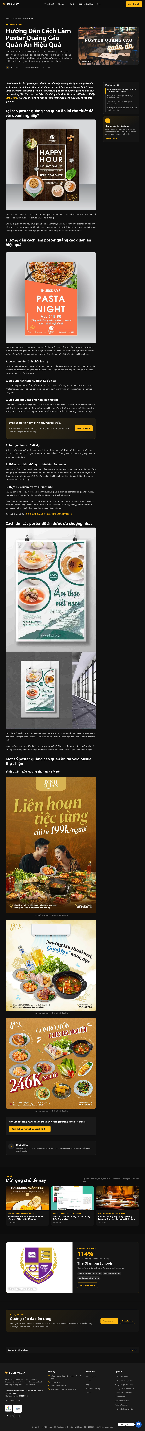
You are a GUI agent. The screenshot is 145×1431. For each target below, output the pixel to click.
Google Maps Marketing (124, 1384)
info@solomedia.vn (58, 1386)
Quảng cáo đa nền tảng (112, 1273)
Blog (98, 4)
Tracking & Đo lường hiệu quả (89, 1278)
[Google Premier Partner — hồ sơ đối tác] (8, 1408)
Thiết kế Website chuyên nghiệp (90, 1273)
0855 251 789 (56, 1382)
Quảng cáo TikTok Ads (123, 1392)
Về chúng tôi (49, 4)
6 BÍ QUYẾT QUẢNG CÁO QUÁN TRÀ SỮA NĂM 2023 (49, 514)
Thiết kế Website (121, 1405)
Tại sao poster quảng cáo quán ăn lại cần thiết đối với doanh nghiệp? (121, 90)
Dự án (72, 4)
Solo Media (11, 97)
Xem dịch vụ (111, 138)
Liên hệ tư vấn (134, 4)
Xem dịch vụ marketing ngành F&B (28, 1129)
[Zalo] (12, 1416)
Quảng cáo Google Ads (124, 1380)
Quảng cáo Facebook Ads (124, 1388)
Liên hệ (88, 1392)
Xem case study (87, 1285)
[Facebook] (7, 1416)
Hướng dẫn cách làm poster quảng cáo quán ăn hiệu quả (121, 97)
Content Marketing (122, 1401)
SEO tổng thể (120, 1397)
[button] (138, 1424)
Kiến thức (17, 18)
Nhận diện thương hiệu (124, 1409)
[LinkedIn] (18, 1416)
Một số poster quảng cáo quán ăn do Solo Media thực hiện (122, 109)
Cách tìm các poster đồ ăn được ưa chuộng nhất (119, 103)
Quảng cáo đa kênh (122, 1376)
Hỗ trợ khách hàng (86, 4)
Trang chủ (9, 18)
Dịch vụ (61, 4)
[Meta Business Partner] (17, 1409)
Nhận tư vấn (83, 428)
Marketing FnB (28, 18)
